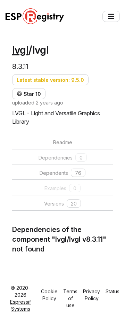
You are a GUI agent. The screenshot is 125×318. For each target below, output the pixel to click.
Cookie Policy (49, 294)
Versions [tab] (60, 204)
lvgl (20, 50)
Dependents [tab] (60, 173)
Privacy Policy (91, 294)
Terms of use (70, 298)
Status (112, 291)
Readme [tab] (62, 142)
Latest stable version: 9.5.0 (50, 80)
